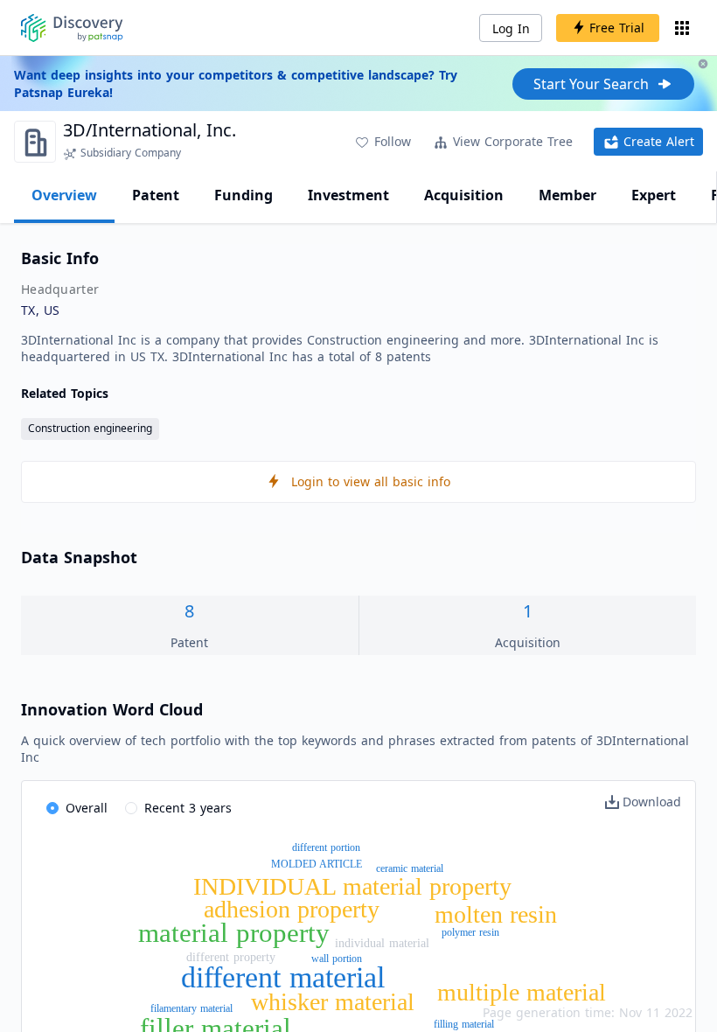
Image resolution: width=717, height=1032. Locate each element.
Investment (348, 195)
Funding (243, 195)
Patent (155, 195)
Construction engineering (90, 428)
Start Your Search (591, 84)
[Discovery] (72, 28)
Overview (64, 195)
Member (567, 195)
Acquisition (464, 195)
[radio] (77, 808)
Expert (653, 195)
